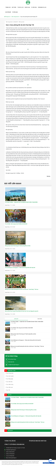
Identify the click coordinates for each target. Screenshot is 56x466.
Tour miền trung (9, 384)
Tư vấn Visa (34, 7)
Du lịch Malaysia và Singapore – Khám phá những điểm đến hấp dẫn (20, 267)
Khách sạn (27, 7)
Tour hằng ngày (9, 378)
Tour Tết (8, 390)
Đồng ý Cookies (47, 462)
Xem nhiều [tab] (39, 318)
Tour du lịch (20, 7)
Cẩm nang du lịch (42, 7)
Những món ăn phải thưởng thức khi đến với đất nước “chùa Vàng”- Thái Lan (21, 289)
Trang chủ (8, 7)
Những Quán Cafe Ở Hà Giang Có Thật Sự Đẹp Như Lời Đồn (17, 245)
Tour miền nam (9, 387)
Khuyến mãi (8, 12)
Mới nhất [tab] (16, 318)
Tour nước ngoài (9, 376)
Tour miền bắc (9, 381)
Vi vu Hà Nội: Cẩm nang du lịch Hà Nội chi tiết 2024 (16, 223)
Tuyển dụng (15, 12)
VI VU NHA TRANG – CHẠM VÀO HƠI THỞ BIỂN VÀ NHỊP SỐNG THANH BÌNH (21, 202)
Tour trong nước (9, 373)
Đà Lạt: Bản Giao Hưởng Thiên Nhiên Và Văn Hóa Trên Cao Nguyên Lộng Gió (21, 311)
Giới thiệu (14, 7)
